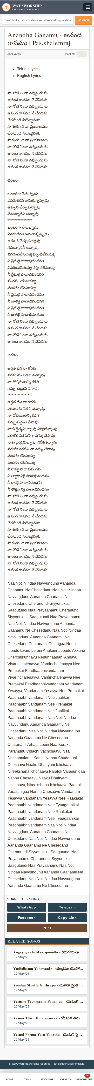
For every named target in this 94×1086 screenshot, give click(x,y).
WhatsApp (26, 907)
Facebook (27, 918)
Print (47, 928)
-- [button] (82, 54)
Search (83, 20)
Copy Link (67, 918)
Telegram (67, 907)
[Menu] (87, 7)
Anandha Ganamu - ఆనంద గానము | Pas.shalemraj (44, 38)
